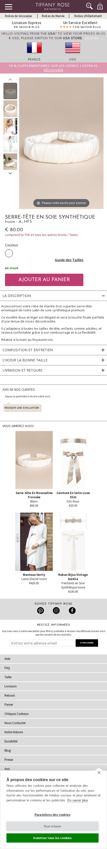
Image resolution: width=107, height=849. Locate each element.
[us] (73, 55)
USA (72, 59)
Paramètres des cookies (52, 815)
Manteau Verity (34, 575)
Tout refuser (52, 826)
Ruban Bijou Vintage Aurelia (73, 577)
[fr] (34, 55)
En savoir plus (77, 800)
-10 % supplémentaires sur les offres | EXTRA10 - (54, 67)
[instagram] (56, 610)
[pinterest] (40, 610)
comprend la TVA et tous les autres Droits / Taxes (41, 235)
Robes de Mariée (53, 16)
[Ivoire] (9, 253)
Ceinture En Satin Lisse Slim (73, 495)
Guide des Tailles (69, 259)
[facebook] (71, 610)
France (34, 59)
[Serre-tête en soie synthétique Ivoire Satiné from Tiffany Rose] (10, 91)
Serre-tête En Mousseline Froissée (34, 495)
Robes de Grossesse (18, 16)
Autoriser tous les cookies (52, 838)
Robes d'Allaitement (88, 16)
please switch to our (51, 38)
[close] (99, 772)
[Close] (92, 38)
